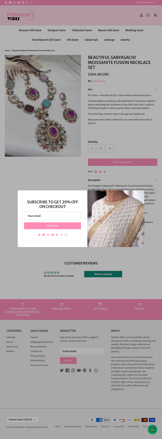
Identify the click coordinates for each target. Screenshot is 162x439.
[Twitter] (39, 235)
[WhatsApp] (66, 235)
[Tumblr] (61, 235)
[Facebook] (44, 235)
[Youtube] (52, 235)
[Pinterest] (57, 235)
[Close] (140, 194)
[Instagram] (48, 235)
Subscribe (53, 226)
